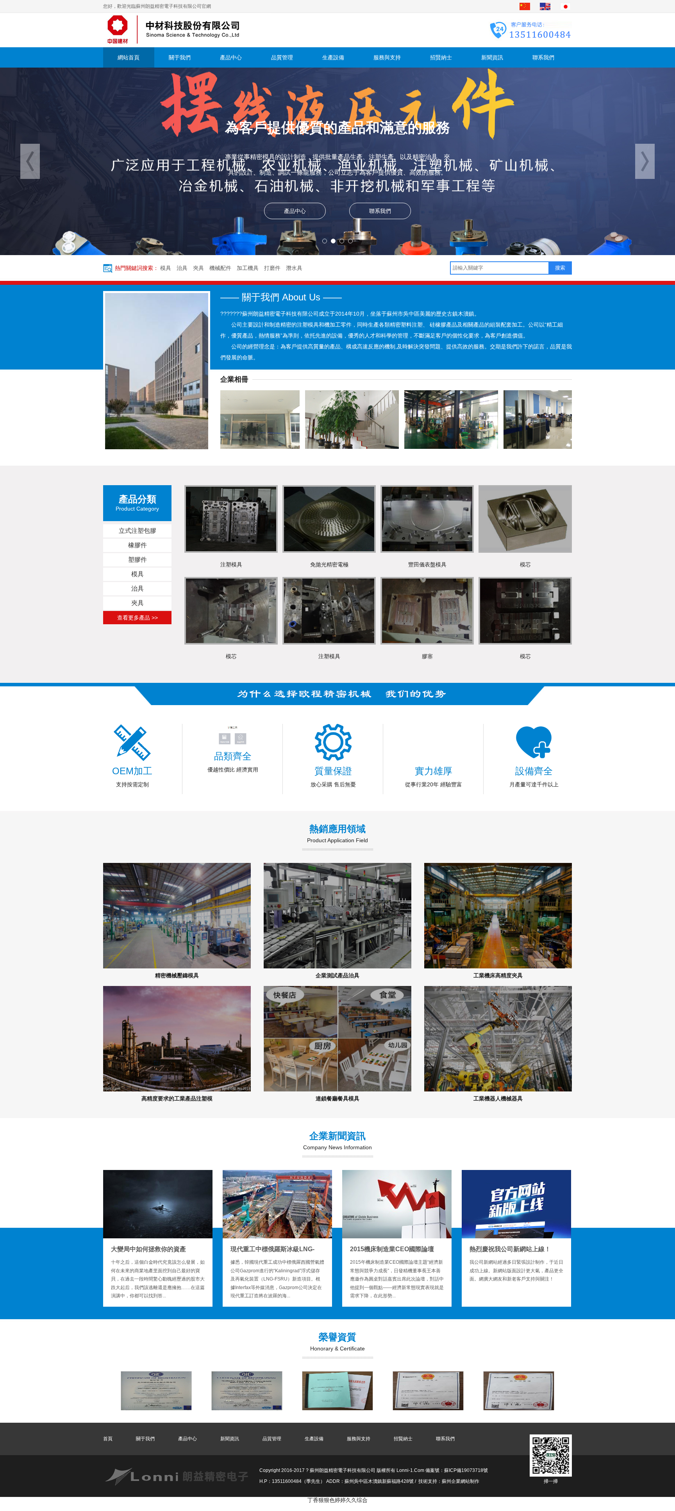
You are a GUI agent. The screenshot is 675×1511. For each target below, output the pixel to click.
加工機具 (248, 268)
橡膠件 (137, 545)
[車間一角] (371, 419)
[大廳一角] (272, 419)
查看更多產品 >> (137, 617)
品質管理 (282, 57)
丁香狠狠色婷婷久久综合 (337, 1500)
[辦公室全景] (471, 419)
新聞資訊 (492, 57)
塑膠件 (137, 559)
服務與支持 (387, 57)
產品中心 (231, 57)
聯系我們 (543, 57)
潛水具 (294, 268)
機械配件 (220, 268)
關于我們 (180, 57)
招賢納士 (441, 57)
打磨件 (272, 268)
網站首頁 (128, 57)
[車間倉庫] (570, 419)
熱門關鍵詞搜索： (137, 268)
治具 (182, 268)
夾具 (198, 268)
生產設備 (333, 57)
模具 (165, 268)
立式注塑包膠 (137, 530)
